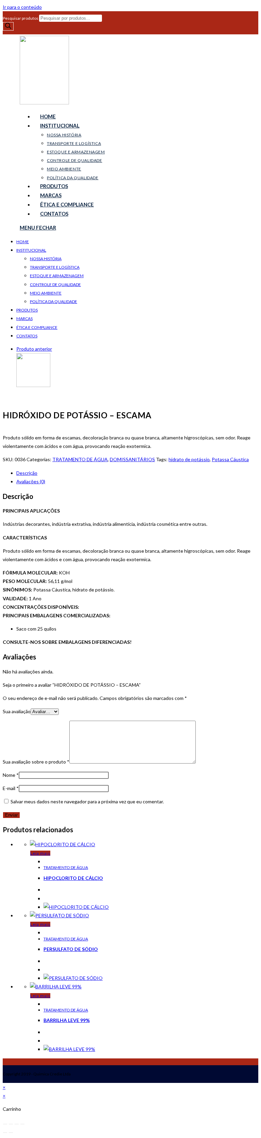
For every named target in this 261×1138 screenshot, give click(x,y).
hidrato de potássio (189, 459)
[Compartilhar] (16, 1124)
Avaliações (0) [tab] (30, 481)
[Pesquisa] (8, 26)
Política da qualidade (53, 301)
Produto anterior (34, 349)
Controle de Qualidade (55, 284)
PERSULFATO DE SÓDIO (71, 949)
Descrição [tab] (26, 473)
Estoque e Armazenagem (57, 275)
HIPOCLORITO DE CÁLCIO (73, 878)
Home (22, 241)
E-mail (11, 788)
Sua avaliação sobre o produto (36, 762)
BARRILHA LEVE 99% (67, 1020)
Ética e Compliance (36, 327)
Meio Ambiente (46, 293)
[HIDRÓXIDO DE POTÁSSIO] (33, 385)
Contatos (26, 335)
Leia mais (40, 853)
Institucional (31, 250)
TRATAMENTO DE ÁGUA (80, 459)
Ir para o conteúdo (22, 7)
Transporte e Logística (55, 267)
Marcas (24, 318)
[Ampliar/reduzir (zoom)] (5, 1124)
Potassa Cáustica (230, 459)
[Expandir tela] (10, 1124)
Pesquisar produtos (21, 18)
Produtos (27, 310)
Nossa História (46, 258)
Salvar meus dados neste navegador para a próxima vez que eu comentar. (87, 801)
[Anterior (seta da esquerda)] (5, 1132)
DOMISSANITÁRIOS (132, 459)
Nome (11, 775)
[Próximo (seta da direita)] (10, 1132)
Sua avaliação (17, 711)
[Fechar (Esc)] (22, 1124)
